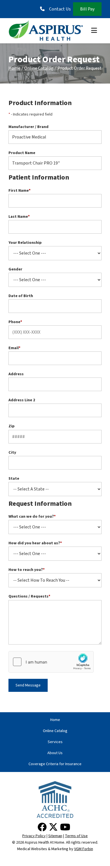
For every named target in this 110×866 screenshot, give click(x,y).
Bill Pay (87, 9)
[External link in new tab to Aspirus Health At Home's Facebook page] (43, 827)
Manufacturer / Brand (28, 127)
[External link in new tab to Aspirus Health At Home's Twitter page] (54, 827)
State (13, 478)
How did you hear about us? (35, 543)
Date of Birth (20, 296)
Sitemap (55, 836)
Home (14, 68)
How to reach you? (26, 570)
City (12, 452)
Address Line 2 (21, 400)
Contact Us (60, 9)
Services (55, 742)
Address (16, 374)
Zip (11, 426)
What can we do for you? (32, 516)
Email (14, 348)
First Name (19, 190)
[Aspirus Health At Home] (45, 30)
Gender (15, 269)
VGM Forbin (83, 849)
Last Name (19, 216)
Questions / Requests (29, 596)
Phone (15, 322)
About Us (55, 753)
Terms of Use (76, 836)
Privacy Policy (34, 836)
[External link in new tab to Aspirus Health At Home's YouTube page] (66, 827)
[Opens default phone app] (43, 9)
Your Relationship (25, 243)
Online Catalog (39, 68)
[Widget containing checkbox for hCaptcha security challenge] (51, 662)
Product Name (21, 153)
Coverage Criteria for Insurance (55, 764)
